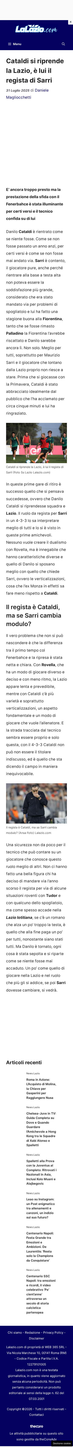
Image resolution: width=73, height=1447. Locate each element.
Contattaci (36, 1415)
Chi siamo (15, 1332)
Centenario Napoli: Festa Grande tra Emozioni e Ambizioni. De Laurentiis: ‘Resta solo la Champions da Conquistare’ (40, 1246)
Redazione (32, 1332)
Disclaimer (36, 1338)
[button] (63, 44)
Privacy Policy (53, 1332)
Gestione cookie (62, 1443)
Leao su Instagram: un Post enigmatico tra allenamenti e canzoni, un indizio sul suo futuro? (40, 1208)
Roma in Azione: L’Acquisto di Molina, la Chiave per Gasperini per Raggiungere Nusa (41, 1089)
